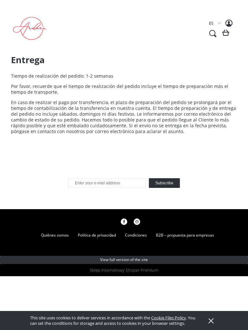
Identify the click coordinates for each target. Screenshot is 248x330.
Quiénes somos (55, 235)
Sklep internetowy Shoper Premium (124, 270)
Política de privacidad (97, 235)
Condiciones (136, 235)
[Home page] (33, 28)
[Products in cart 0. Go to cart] (227, 35)
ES (211, 23)
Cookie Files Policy (168, 318)
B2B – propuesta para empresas (185, 235)
